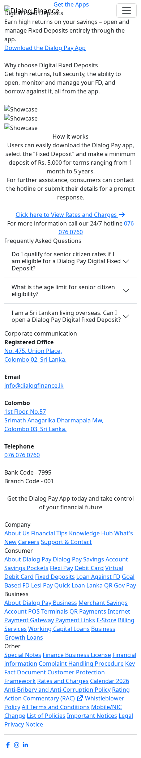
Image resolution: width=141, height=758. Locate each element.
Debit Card (89, 568)
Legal (126, 716)
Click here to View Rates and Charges (67, 215)
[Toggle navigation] (126, 10)
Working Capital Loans (59, 629)
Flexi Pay (61, 568)
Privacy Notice (23, 724)
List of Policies (46, 716)
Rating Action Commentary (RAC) (67, 694)
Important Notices (92, 716)
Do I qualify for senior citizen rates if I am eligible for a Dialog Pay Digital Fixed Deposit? (66, 261)
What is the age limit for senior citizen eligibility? (63, 290)
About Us (17, 533)
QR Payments (87, 611)
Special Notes (22, 655)
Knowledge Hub (91, 533)
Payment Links (75, 620)
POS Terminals (48, 611)
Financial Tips (49, 533)
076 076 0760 (22, 455)
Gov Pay (125, 585)
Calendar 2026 (109, 681)
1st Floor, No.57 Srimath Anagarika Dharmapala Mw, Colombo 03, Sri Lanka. (53, 420)
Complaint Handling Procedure (81, 664)
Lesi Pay (42, 585)
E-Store (106, 620)
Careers (28, 542)
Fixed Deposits (55, 577)
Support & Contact (66, 542)
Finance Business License (77, 655)
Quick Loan (69, 585)
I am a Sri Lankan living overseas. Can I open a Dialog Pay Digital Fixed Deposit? (66, 316)
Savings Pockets (26, 568)
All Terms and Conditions (56, 707)
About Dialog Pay (27, 559)
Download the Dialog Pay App (45, 48)
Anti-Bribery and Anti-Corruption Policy (57, 690)
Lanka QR (99, 585)
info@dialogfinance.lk (34, 385)
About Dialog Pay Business (40, 603)
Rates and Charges (63, 681)
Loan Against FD (98, 577)
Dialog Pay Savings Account (90, 559)
